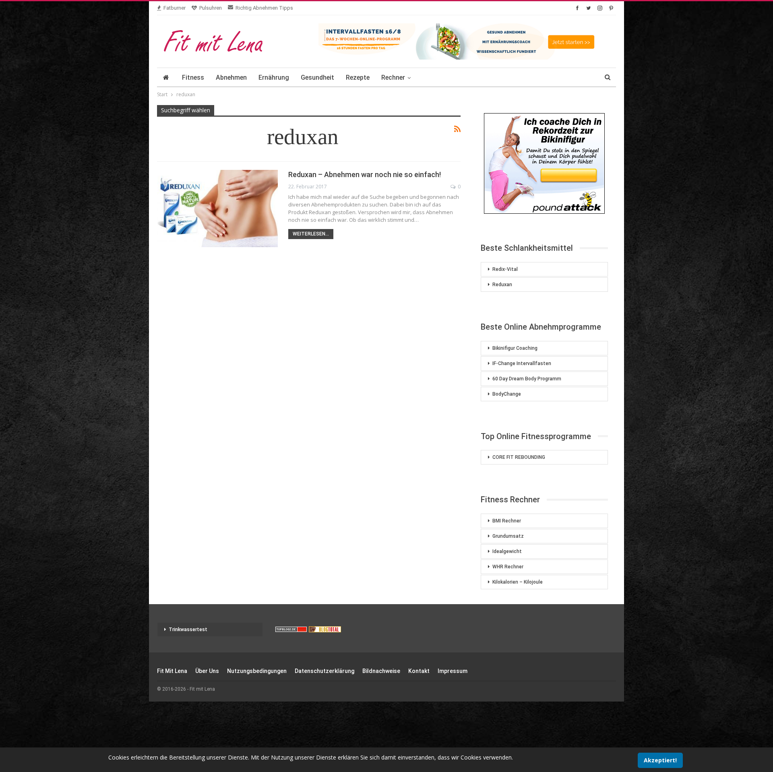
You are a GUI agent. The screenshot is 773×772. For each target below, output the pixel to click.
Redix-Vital (505, 269)
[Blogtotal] (325, 629)
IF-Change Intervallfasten (521, 363)
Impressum (452, 671)
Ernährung (273, 77)
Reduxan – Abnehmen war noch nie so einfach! (364, 174)
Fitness (193, 77)
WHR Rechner (507, 567)
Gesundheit (317, 77)
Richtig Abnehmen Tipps (264, 8)
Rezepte (358, 77)
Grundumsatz (508, 536)
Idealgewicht (507, 551)
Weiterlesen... (311, 234)
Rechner (393, 77)
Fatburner (174, 8)
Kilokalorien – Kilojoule (517, 582)
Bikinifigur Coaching (514, 348)
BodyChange (506, 394)
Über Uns (207, 671)
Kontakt (419, 671)
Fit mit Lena (172, 671)
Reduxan (502, 284)
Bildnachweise (381, 671)
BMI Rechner (506, 521)
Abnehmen (231, 77)
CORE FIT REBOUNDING (518, 457)
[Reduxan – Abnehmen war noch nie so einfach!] (217, 208)
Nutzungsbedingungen (257, 671)
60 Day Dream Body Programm (526, 379)
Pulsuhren (210, 8)
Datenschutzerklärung (324, 671)
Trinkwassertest (188, 629)
